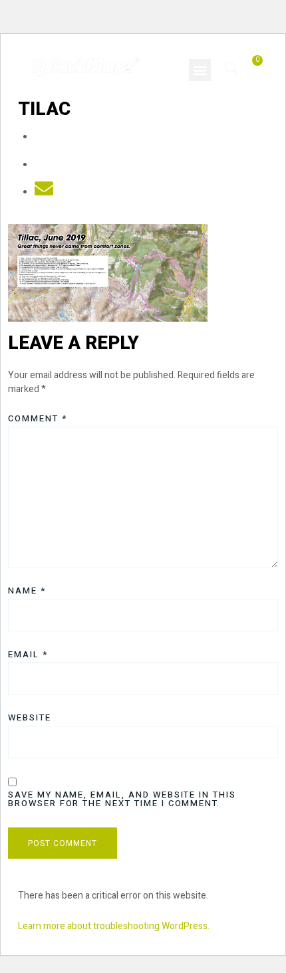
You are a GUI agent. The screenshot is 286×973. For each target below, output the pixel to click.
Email (28, 654)
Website (29, 717)
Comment (37, 418)
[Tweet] (44, 165)
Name (27, 590)
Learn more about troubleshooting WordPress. (114, 926)
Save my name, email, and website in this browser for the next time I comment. (122, 799)
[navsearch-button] (231, 68)
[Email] (44, 192)
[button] (200, 70)
